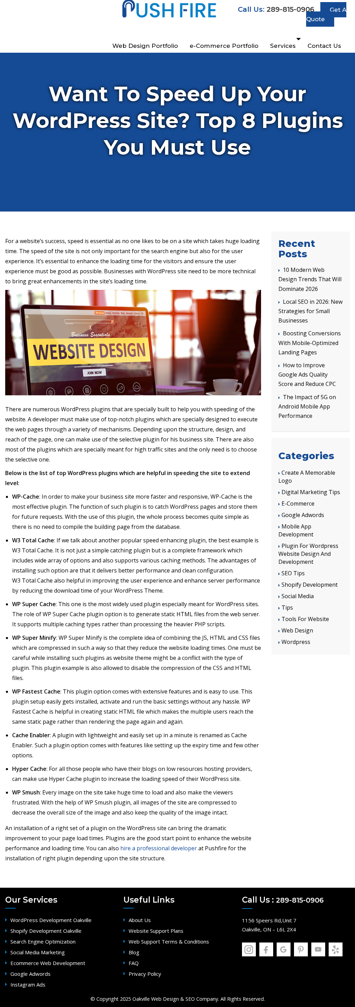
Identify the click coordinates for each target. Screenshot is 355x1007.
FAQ (134, 962)
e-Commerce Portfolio (224, 45)
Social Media (298, 596)
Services (283, 45)
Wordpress (296, 642)
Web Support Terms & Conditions (169, 941)
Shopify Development (310, 584)
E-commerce (298, 503)
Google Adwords (303, 515)
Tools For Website (305, 619)
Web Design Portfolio (145, 45)
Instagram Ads (27, 984)
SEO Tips (293, 573)
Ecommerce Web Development (47, 962)
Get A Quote (326, 14)
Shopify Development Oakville (45, 930)
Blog (134, 952)
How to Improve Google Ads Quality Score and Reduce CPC (307, 374)
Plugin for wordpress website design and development (308, 554)
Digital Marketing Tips (311, 492)
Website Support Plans (156, 930)
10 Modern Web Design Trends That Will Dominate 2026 (309, 279)
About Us (140, 919)
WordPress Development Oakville (51, 919)
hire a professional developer (158, 848)
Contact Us (324, 45)
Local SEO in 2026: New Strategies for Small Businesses (310, 311)
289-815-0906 (290, 9)
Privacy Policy (145, 973)
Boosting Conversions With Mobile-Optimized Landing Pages (309, 342)
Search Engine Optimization (43, 941)
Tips (287, 607)
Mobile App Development (295, 530)
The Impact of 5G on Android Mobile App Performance (307, 406)
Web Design (297, 630)
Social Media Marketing (37, 952)
